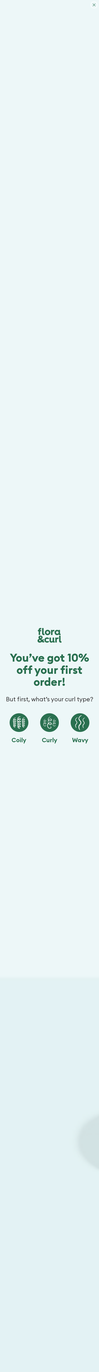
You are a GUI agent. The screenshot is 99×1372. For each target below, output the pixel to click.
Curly (49, 740)
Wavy (80, 740)
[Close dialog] (94, 5)
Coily (19, 740)
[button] (19, 723)
